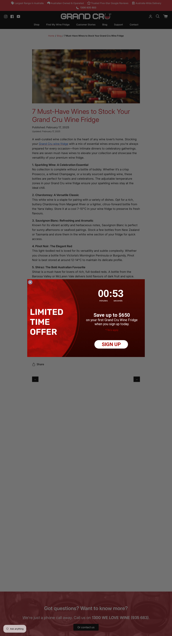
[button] (47, 321)
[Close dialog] (30, 282)
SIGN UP (111, 344)
